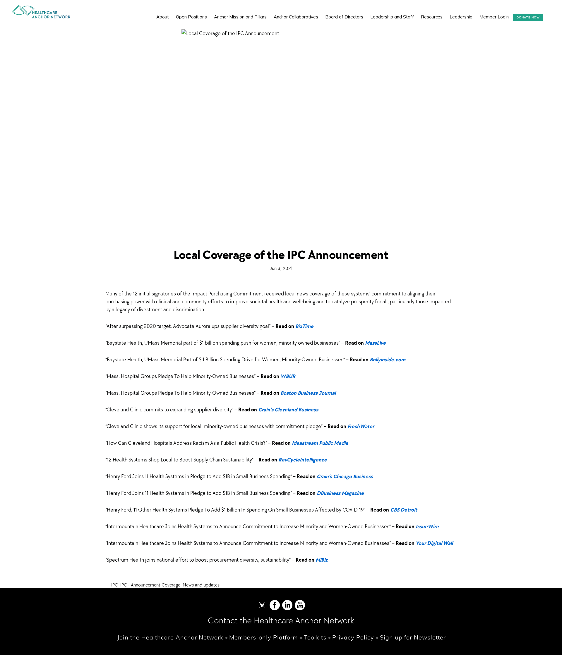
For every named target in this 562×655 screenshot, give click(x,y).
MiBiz (322, 559)
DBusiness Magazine (340, 493)
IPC (114, 585)
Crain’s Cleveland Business (288, 409)
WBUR (287, 376)
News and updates (201, 585)
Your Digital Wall (434, 543)
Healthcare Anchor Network (41, 11)
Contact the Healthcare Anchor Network (281, 620)
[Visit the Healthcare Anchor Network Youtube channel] (300, 608)
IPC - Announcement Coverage (150, 585)
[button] (547, 12)
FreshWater (360, 426)
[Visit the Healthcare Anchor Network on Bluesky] (262, 608)
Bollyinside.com (387, 359)
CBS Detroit (403, 509)
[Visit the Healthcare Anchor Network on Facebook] (275, 608)
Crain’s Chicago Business (345, 476)
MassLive (375, 342)
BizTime (304, 326)
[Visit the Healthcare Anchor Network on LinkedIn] (287, 608)
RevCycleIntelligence (302, 459)
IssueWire (427, 526)
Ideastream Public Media (320, 443)
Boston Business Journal (308, 392)
